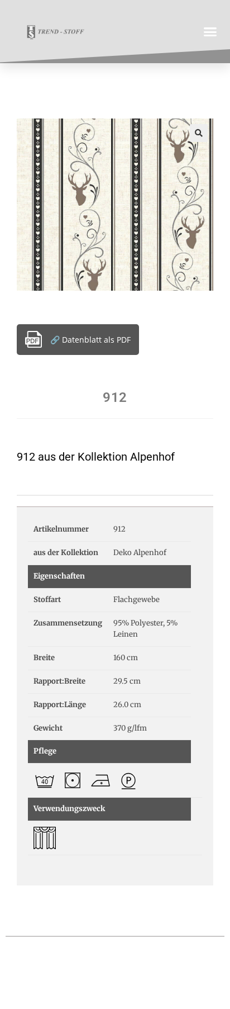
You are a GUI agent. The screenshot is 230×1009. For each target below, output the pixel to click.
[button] (210, 31)
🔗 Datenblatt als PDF (90, 339)
